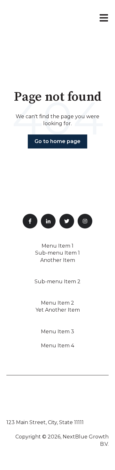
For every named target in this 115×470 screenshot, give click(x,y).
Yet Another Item (57, 310)
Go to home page (57, 141)
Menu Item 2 (57, 303)
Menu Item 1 (57, 246)
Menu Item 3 (57, 332)
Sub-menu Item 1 (57, 253)
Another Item (57, 260)
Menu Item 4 (57, 346)
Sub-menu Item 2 (57, 281)
